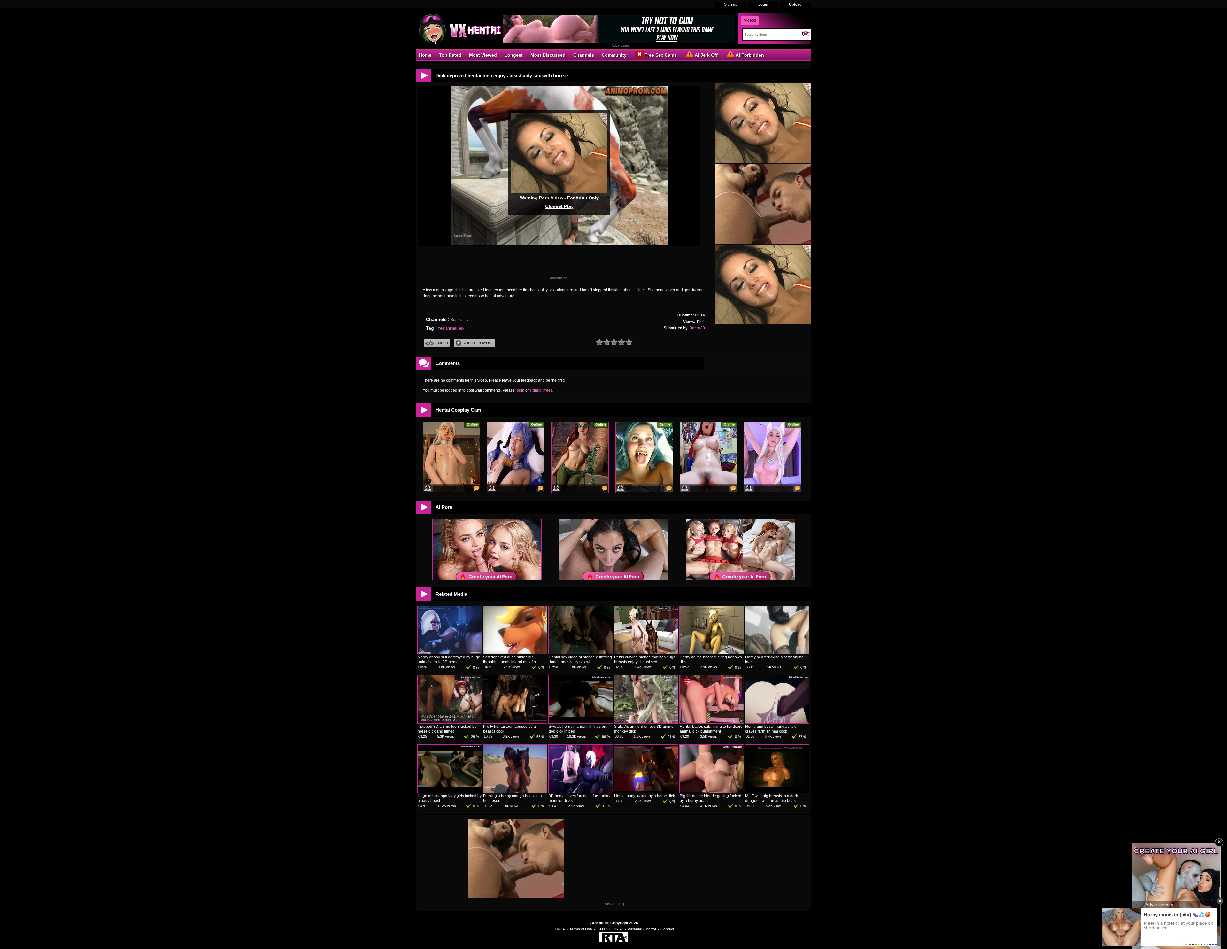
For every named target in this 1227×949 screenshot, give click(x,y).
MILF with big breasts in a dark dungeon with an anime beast (771, 798)
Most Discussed (548, 55)
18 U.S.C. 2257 (610, 929)
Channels (583, 55)
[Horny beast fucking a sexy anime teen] (777, 652)
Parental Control (642, 929)
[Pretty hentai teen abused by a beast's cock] (515, 722)
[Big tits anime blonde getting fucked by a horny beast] (712, 791)
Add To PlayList (478, 343)
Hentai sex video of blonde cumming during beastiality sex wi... (580, 659)
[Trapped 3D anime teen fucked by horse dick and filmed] (450, 722)
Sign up (730, 4)
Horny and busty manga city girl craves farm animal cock (772, 729)
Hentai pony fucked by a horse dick (644, 796)
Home (425, 55)
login (520, 390)
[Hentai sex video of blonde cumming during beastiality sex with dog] (581, 652)
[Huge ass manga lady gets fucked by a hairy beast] (450, 791)
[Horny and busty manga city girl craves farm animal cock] (777, 722)
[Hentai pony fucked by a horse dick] (646, 791)
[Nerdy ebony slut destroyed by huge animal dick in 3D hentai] (450, 652)
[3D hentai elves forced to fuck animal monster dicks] (581, 791)
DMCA (559, 929)
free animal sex (451, 328)
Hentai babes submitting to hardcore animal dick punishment (711, 729)
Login (763, 4)
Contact (667, 929)
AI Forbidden (750, 55)
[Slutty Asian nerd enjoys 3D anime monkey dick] (646, 722)
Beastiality (459, 319)
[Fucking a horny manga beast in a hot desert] (515, 791)
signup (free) (541, 390)
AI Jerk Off (706, 55)
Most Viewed (483, 55)
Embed (442, 343)
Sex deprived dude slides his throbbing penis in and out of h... (511, 659)
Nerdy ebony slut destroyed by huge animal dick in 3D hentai (449, 659)
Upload (795, 4)
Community (614, 55)
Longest (514, 55)
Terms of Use (580, 929)
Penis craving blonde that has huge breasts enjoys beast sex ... (644, 659)
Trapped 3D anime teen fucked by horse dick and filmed (447, 729)
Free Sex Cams (660, 55)
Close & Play (559, 206)
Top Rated (450, 55)
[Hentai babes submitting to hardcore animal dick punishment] (712, 722)
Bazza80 (697, 328)
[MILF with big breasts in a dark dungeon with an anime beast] (777, 791)
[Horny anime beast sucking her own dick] (712, 652)
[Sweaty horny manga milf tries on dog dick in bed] (581, 722)
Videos (750, 20)
